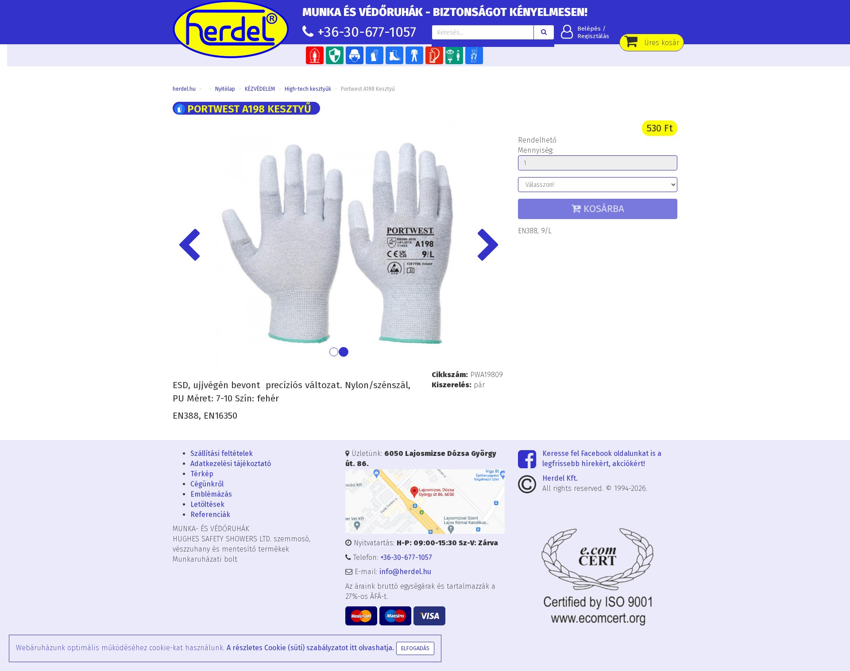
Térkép (201, 474)
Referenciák (210, 514)
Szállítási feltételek (221, 453)
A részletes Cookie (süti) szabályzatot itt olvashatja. (310, 648)
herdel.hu (184, 89)
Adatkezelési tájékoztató (230, 463)
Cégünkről (207, 484)
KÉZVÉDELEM (260, 89)
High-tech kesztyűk (308, 89)
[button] (198, 245)
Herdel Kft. (560, 478)
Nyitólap (225, 89)
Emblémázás (211, 494)
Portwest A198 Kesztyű (368, 89)
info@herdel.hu (405, 571)
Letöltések (207, 504)
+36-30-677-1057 (366, 31)
